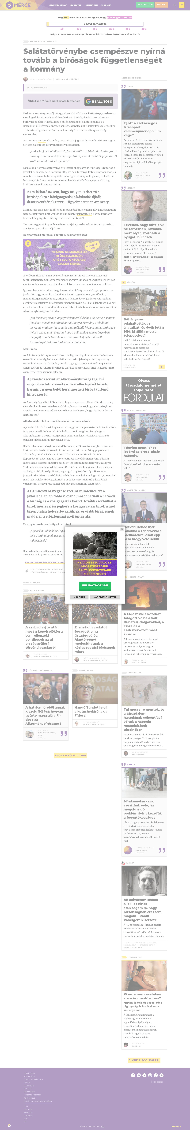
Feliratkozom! (95, 585)
